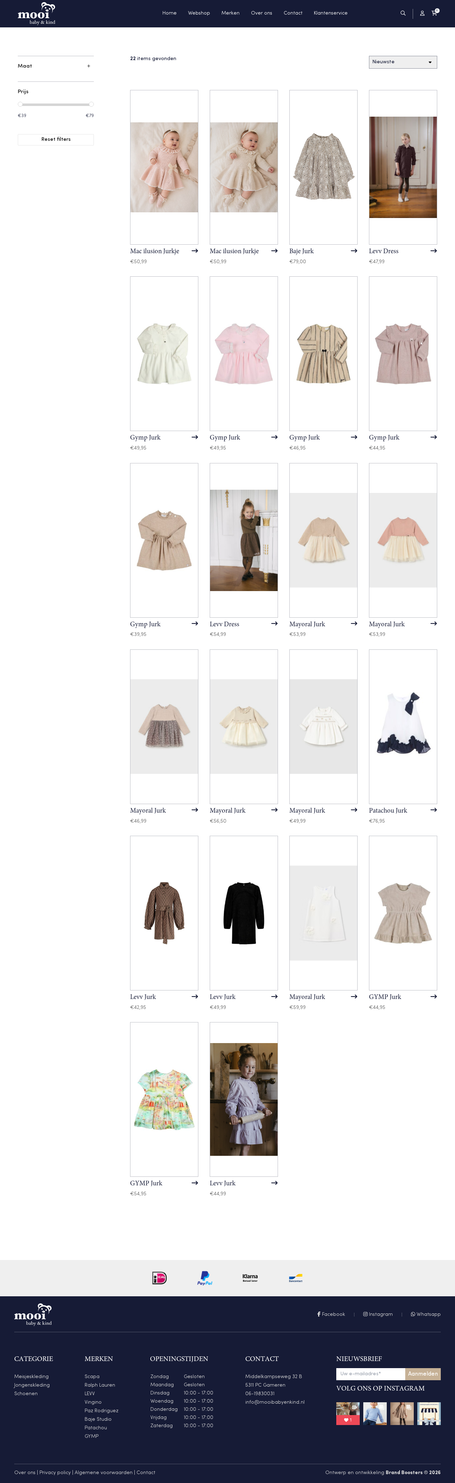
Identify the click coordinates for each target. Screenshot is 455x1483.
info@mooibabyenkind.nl (275, 1402)
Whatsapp (428, 1314)
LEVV (90, 1394)
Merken (230, 13)
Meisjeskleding (31, 1377)
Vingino (93, 1402)
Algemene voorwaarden (104, 1473)
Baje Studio (98, 1419)
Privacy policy (55, 1473)
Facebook (333, 1314)
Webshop (199, 13)
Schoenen (26, 1394)
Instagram (380, 1314)
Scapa (92, 1377)
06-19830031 (259, 1394)
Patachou (96, 1428)
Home (169, 13)
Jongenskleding (32, 1385)
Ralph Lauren (100, 1385)
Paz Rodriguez (101, 1411)
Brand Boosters (404, 1473)
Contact (293, 13)
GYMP (91, 1436)
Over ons (261, 13)
